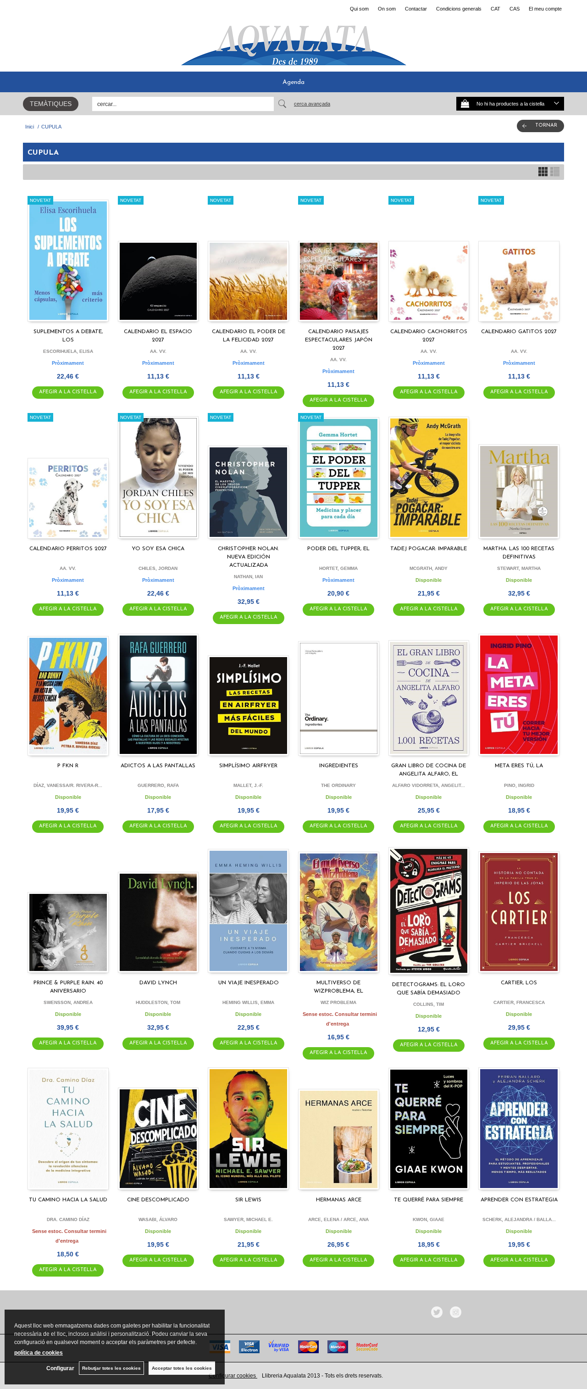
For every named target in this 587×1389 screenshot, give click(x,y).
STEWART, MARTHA (519, 568)
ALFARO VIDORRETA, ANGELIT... (428, 785)
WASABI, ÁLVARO (157, 1219)
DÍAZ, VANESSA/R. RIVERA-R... (67, 785)
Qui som (359, 8)
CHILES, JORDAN (157, 568)
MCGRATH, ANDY (429, 568)
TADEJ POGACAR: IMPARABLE (428, 549)
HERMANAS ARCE (338, 1200)
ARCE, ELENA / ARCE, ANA (338, 1219)
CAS (514, 8)
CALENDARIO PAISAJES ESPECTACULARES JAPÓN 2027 (338, 340)
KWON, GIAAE (428, 1219)
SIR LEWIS (248, 1200)
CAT (495, 8)
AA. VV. (158, 351)
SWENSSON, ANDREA (68, 1002)
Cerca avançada (312, 103)
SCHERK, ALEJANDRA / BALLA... (519, 1219)
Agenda (293, 82)
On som (387, 8)
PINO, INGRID (519, 785)
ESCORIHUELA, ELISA (68, 351)
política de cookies (38, 1353)
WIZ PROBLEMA (338, 1002)
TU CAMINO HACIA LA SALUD (68, 1200)
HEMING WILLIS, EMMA (248, 1002)
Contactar (416, 8)
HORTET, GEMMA (338, 568)
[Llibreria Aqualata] (293, 42)
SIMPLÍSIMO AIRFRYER (248, 766)
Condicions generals (459, 8)
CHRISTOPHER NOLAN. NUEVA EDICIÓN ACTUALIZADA (248, 557)
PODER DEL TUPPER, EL (338, 549)
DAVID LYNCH (158, 983)
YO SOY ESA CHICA (158, 549)
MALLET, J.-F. (248, 785)
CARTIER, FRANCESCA (519, 1002)
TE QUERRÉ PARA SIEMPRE (428, 1200)
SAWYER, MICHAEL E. (248, 1219)
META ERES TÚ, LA (519, 766)
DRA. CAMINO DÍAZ (68, 1219)
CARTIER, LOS (519, 983)
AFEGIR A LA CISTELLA (68, 392)
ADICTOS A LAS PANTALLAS (158, 766)
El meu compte (545, 8)
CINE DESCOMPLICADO (158, 1200)
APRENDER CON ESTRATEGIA (519, 1200)
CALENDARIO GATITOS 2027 (519, 332)
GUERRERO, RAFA (158, 785)
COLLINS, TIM (428, 1004)
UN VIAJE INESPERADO (248, 983)
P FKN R (67, 766)
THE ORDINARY (338, 785)
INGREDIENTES (338, 766)
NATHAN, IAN (248, 576)
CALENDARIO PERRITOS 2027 (68, 549)
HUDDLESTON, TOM (158, 1002)
